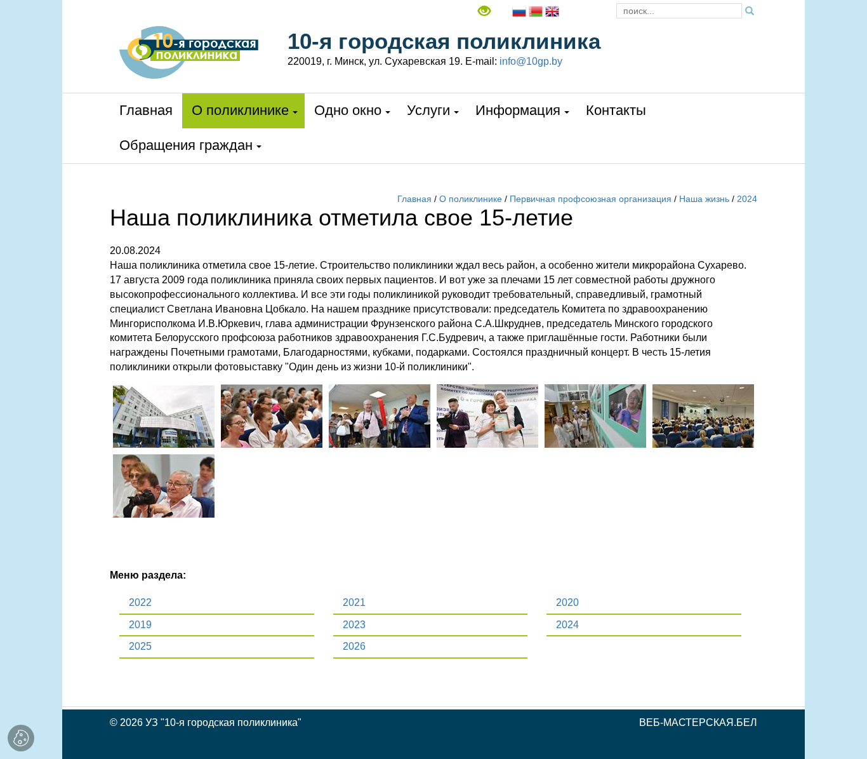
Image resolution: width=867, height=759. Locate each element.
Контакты (616, 110)
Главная (146, 110)
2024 (747, 199)
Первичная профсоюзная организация (591, 199)
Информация (517, 110)
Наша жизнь (704, 199)
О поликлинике (240, 110)
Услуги (428, 110)
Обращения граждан (186, 145)
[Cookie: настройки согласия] (21, 738)
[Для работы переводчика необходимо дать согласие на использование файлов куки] (519, 10)
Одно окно (347, 110)
